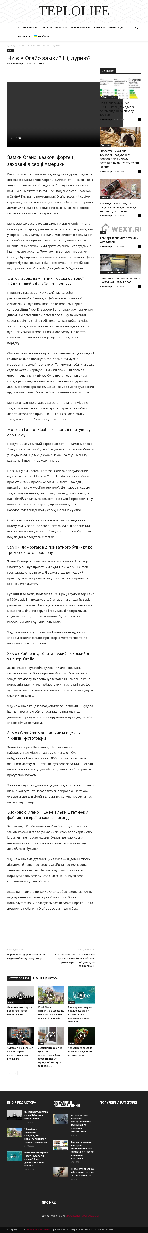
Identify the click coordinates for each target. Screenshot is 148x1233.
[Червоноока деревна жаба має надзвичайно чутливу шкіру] (81, 1036)
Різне (21, 45)
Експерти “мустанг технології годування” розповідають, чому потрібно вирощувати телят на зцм (120, 159)
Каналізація (115, 27)
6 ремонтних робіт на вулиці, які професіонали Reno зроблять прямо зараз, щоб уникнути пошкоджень (75, 960)
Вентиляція (24, 36)
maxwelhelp (17, 63)
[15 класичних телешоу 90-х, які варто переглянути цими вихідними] (20, 1036)
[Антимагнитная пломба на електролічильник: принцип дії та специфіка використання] (60, 1119)
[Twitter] (27, 71)
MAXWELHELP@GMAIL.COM (82, 1215)
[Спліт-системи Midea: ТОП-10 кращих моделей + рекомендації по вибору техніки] (120, 88)
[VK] (19, 71)
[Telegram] (44, 71)
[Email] (60, 71)
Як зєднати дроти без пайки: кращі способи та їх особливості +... (83, 1172)
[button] (136, 28)
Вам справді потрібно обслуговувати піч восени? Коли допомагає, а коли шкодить (80, 1014)
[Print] (69, 71)
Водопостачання (80, 27)
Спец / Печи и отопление (112, 272)
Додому (11, 45)
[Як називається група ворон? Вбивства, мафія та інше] (20, 995)
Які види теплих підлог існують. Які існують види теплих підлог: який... (118, 207)
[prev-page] (9, 1073)
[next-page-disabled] (15, 1073)
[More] (77, 71)
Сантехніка (99, 27)
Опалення (61, 27)
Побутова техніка (27, 27)
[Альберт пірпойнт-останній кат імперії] (120, 228)
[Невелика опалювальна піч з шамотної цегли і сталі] (120, 264)
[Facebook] (10, 71)
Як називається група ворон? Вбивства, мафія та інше (19, 1011)
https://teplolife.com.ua (38, 1229)
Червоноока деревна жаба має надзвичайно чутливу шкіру (26, 956)
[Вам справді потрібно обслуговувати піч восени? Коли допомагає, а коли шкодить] (81, 995)
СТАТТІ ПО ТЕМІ (19, 978)
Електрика (46, 27)
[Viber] (35, 71)
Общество (105, 145)
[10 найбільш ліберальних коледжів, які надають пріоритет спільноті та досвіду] (51, 995)
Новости (104, 197)
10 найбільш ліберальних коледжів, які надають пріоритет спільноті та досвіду (35, 1135)
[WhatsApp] (52, 71)
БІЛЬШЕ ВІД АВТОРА (45, 978)
